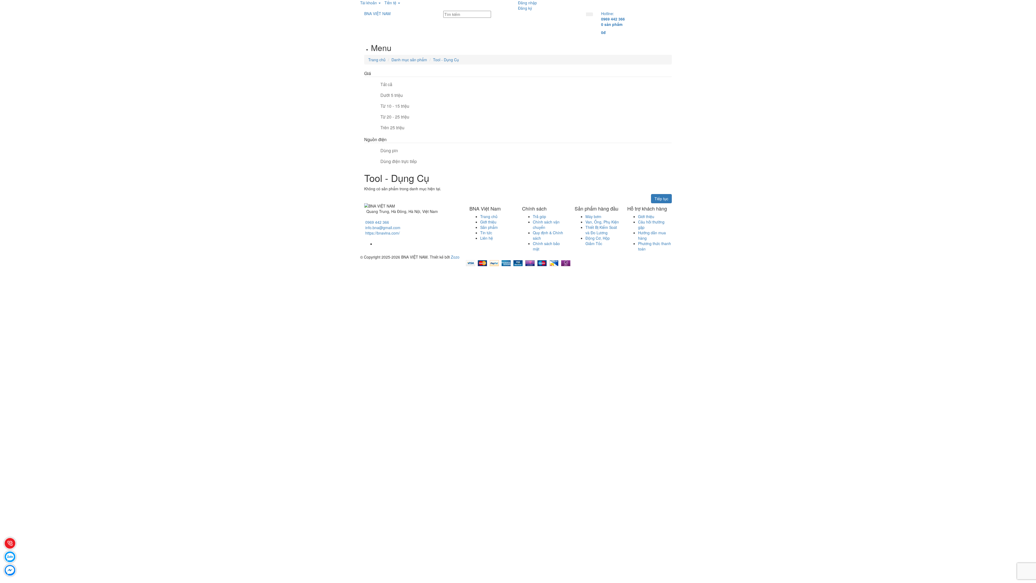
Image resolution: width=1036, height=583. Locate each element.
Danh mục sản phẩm (409, 59)
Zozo (455, 257)
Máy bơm (593, 216)
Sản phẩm (489, 227)
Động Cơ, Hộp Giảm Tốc (597, 240)
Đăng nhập (527, 2)
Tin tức (486, 232)
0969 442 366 (377, 222)
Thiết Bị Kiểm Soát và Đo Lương (601, 230)
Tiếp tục (661, 198)
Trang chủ (377, 59)
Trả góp (539, 216)
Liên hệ (486, 238)
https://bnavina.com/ (382, 233)
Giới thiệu (488, 222)
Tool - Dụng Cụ (446, 59)
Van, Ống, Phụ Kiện (602, 222)
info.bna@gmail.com (382, 227)
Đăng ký (525, 8)
